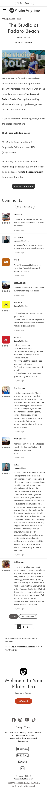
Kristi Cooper (19, 282)
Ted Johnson (19, 237)
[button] (23, 61)
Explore (38, 732)
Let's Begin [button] (23, 701)
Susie (16, 464)
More (19, 18)
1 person (17, 241)
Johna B (17, 337)
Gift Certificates (11, 732)
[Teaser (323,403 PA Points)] (6, 222)
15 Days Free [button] (23, 3)
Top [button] (15, 616)
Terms (30, 732)
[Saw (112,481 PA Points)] (6, 345)
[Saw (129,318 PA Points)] (6, 310)
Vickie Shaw (19, 562)
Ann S (16, 259)
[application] (23, 62)
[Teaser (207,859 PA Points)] (6, 570)
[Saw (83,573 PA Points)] (6, 473)
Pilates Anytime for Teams (23, 735)
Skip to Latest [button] (24, 207)
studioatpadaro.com (32, 171)
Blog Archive (9, 18)
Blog (28, 727)
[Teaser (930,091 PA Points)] (6, 396)
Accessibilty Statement (23, 779)
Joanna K (18, 302)
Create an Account (27, 646)
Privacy (23, 732)
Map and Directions (23, 186)
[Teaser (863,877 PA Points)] (6, 291)
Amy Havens (19, 388)
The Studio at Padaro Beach (16, 132)
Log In (13, 646)
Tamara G (18, 214)
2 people (17, 306)
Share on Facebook (23, 42)
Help (20, 727)
